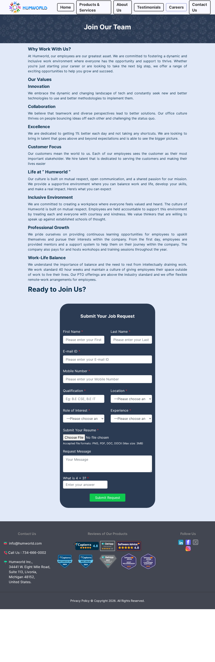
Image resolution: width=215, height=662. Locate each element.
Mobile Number (76, 371)
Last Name (120, 331)
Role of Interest (76, 410)
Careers (176, 7)
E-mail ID (71, 351)
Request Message (77, 451)
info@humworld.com (25, 543)
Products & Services (89, 7)
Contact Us (199, 7)
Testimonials (149, 7)
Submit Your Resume (81, 430)
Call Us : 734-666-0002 (27, 552)
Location (119, 391)
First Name (73, 331)
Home (65, 7)
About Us (122, 7)
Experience (121, 410)
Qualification (74, 391)
